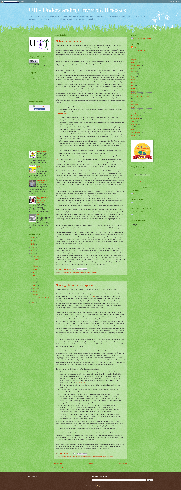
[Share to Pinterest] (86, 269)
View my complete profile (139, 50)
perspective (96, 457)
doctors (133, 71)
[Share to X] (82, 269)
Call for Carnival (42, 152)
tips (92, 272)
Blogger (99, 486)
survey (133, 121)
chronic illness (65, 272)
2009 (32, 302)
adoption (133, 60)
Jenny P (135, 47)
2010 (32, 254)
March (35, 285)
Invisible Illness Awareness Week (141, 97)
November (36, 260)
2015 (32, 238)
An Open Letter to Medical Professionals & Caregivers (42, 199)
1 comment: (67, 269)
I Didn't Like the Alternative (42, 181)
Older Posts (122, 463)
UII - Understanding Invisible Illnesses (77, 9)
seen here (92, 296)
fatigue (133, 77)
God (132, 85)
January (35, 292)
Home (90, 463)
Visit (136, 182)
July (34, 272)
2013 (32, 244)
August (35, 269)
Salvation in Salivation (70, 41)
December (36, 256)
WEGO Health (135, 133)
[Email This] (78, 269)
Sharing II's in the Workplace (74, 285)
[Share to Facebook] (84, 269)
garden (133, 82)
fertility (133, 80)
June (34, 276)
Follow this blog (39, 109)
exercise (133, 74)
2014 (32, 241)
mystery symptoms (136, 113)
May (34, 279)
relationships (135, 118)
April (34, 282)
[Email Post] (74, 269)
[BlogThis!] (80, 269)
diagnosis (134, 68)
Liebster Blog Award (137, 104)
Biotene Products (61, 114)
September (36, 266)
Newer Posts (59, 463)
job (91, 457)
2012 (32, 247)
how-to (72, 272)
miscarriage (134, 110)
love (132, 107)
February (35, 288)
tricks (95, 272)
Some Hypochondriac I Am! (42, 168)
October (35, 263)
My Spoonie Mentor (43, 215)
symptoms (87, 272)
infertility (134, 91)
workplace (110, 457)
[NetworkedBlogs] (39, 106)
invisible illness (78, 272)
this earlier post (81, 382)
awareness (63, 457)
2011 (32, 250)
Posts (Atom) (66, 468)
